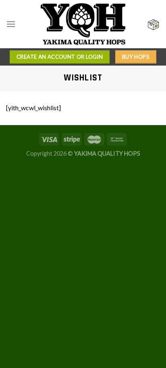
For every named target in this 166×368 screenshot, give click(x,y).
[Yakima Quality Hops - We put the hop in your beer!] (83, 24)
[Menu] (11, 24)
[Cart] (153, 24)
